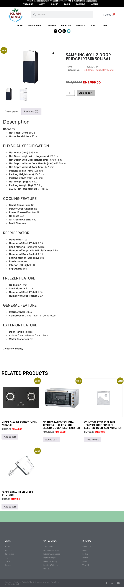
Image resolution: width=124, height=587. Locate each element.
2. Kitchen (89, 70)
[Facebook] (55, 31)
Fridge (98, 70)
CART (42, 4)
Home (20, 25)
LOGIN (67, 4)
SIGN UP (54, 4)
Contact (80, 25)
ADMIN (94, 4)
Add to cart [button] (10, 436)
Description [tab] (11, 111)
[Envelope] (68, 31)
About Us (66, 25)
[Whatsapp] (64, 31)
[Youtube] (60, 31)
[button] (53, 53)
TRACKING (28, 4)
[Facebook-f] (106, 583)
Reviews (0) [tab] (31, 111)
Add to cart (85, 92)
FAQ (105, 25)
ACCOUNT (80, 4)
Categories (34, 25)
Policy (94, 25)
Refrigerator (108, 70)
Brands (52, 25)
